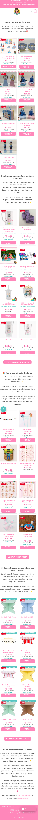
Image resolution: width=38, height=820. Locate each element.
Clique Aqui (28, 4)
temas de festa (22, 798)
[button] (3, 11)
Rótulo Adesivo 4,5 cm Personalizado (27, 464)
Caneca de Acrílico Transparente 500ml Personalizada (8, 229)
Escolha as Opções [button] (8, 66)
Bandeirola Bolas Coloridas (8, 430)
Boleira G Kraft (27, 719)
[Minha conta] (31, 11)
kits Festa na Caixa (24, 796)
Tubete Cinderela (8, 157)
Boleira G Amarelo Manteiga (27, 685)
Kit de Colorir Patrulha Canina (27, 267)
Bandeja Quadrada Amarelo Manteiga (8, 651)
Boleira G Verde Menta (9, 719)
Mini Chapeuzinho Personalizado (8, 535)
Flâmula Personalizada (8, 463)
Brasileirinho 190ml (27, 340)
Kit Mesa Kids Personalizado (27, 535)
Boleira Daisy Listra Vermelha (27, 651)
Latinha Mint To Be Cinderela (27, 90)
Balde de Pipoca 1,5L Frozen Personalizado (27, 304)
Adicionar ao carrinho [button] (27, 67)
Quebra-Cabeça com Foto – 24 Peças (8, 267)
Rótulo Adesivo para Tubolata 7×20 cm (27, 501)
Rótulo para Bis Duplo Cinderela (27, 124)
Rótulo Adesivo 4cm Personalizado (8, 501)
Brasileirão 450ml (8, 340)
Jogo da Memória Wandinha (27, 228)
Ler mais (8, 660)
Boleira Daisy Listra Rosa (8, 685)
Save (4, 40)
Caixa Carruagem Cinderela (26, 57)
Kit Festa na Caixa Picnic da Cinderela (8, 57)
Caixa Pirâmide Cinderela (8, 90)
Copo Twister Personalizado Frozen (8, 304)
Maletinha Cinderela (8, 123)
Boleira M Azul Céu (27, 617)
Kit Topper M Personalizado (27, 430)
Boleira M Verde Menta (8, 617)
